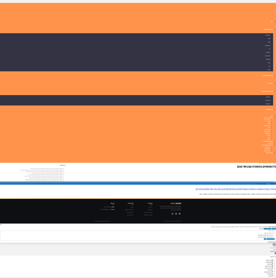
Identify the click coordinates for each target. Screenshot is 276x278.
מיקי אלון (260, 183)
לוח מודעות (149, 209)
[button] (275, 253)
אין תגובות (264, 183)
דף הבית (150, 207)
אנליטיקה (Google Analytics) (265, 235)
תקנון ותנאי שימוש (129, 209)
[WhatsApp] (172, 213)
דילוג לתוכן (273, 251)
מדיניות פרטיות (129, 212)
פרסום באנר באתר (148, 212)
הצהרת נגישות (130, 215)
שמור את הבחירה (270, 239)
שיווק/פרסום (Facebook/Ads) (265, 237)
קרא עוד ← (273, 197)
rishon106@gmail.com (105, 209)
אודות (132, 207)
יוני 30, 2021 (273, 183)
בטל (265, 239)
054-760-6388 (107, 207)
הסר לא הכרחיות (267, 228)
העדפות (261, 228)
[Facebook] (179, 213)
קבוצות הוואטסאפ (148, 215)
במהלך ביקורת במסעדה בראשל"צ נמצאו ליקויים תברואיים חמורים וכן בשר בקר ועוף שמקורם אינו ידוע (236, 188)
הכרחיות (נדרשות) (268, 233)
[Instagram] (176, 213)
